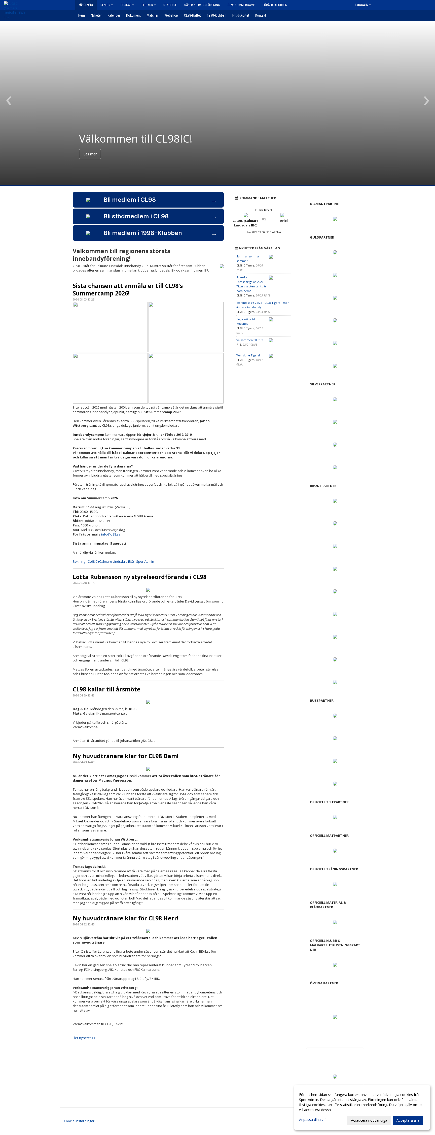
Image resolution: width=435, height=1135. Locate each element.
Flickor (147, 5)
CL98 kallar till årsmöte (106, 689)
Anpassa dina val (312, 1119)
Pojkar (126, 5)
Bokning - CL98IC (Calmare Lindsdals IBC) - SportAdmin (113, 561)
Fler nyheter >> (84, 1038)
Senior (105, 5)
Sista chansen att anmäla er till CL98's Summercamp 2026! (128, 289)
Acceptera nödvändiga (369, 1120)
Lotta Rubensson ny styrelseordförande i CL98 (139, 577)
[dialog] (362, 1107)
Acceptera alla (407, 1120)
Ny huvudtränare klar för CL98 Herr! (125, 918)
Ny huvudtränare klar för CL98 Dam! (125, 756)
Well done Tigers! (248, 355)
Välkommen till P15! (249, 340)
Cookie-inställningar (79, 1121)
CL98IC (87, 5)
